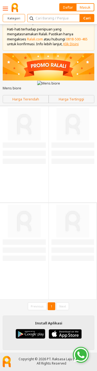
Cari (87, 18)
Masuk (85, 7)
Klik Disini (71, 43)
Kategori (14, 18)
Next (62, 306)
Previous (37, 306)
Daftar (68, 7)
